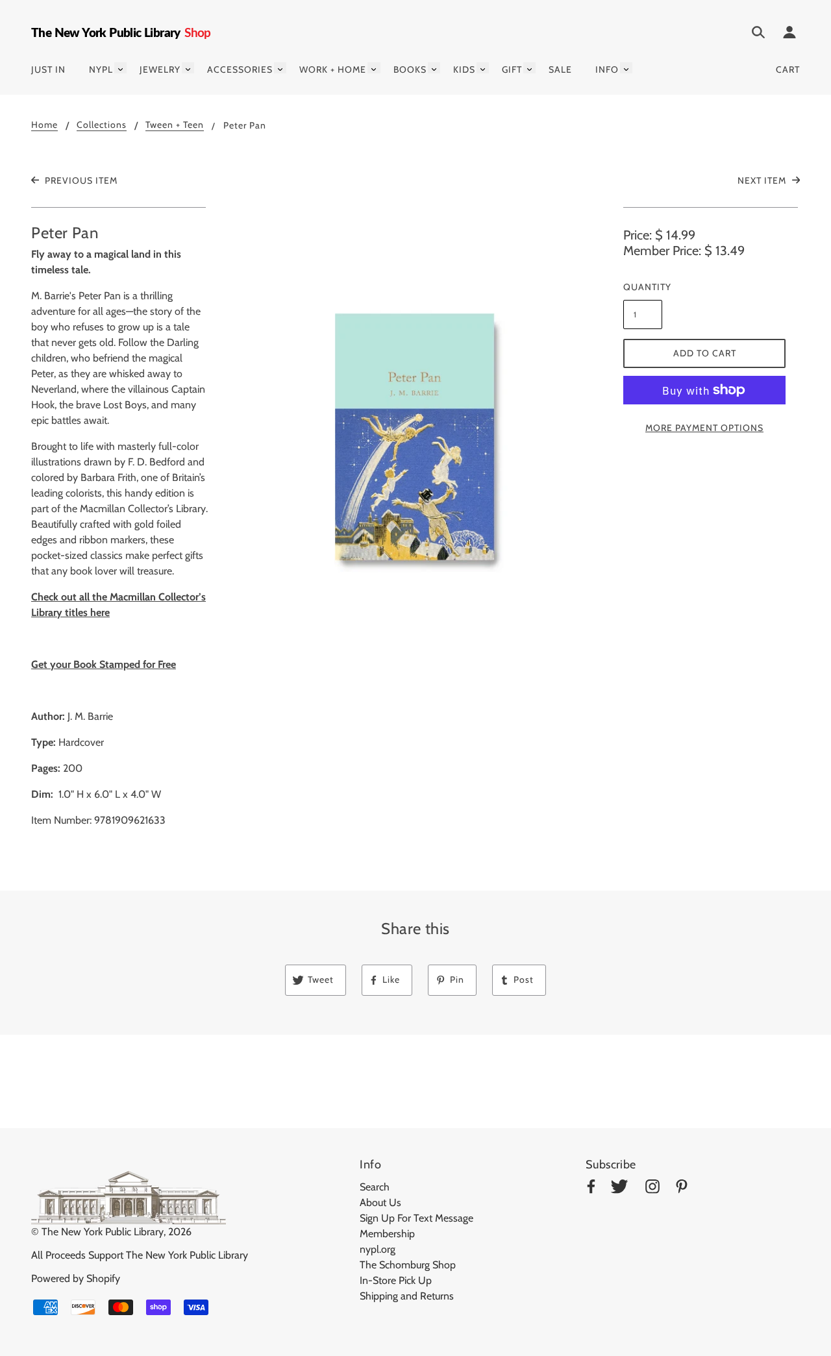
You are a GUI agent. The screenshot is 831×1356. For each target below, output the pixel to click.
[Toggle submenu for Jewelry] (188, 67)
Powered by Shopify (75, 1278)
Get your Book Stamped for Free (103, 664)
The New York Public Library (103, 1232)
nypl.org (377, 1249)
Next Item (763, 180)
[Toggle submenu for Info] (626, 67)
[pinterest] (681, 1188)
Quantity (642, 287)
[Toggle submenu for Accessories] (280, 67)
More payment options (704, 428)
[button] (415, 414)
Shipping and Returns (407, 1296)
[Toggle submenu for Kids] (483, 67)
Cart (788, 69)
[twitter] (619, 1188)
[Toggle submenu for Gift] (529, 67)
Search (375, 1187)
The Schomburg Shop (408, 1265)
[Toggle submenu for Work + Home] (373, 67)
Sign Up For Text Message (416, 1218)
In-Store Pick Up (396, 1280)
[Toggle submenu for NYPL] (120, 67)
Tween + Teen (174, 125)
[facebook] (591, 1188)
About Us (380, 1202)
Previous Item (80, 180)
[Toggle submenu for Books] (434, 67)
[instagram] (652, 1188)
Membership (387, 1233)
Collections (102, 125)
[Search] (758, 34)
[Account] (789, 34)
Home (44, 125)
